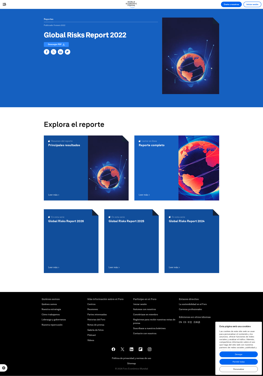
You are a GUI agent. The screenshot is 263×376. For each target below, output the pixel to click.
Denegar (238, 354)
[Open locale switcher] (3, 367)
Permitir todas (239, 362)
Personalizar (238, 369)
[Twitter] (53, 52)
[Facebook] (46, 52)
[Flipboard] (67, 52)
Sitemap (131, 363)
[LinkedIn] (60, 52)
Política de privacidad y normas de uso (131, 358)
